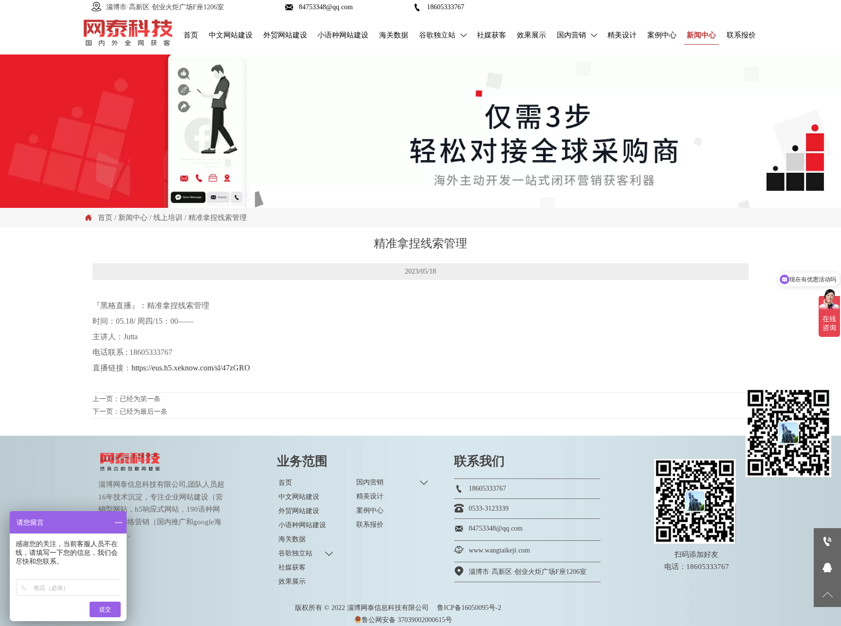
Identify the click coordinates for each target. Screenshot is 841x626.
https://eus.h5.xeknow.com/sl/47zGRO (190, 368)
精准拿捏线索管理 (217, 217)
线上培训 (168, 217)
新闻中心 (132, 217)
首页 (105, 217)
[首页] (127, 32)
